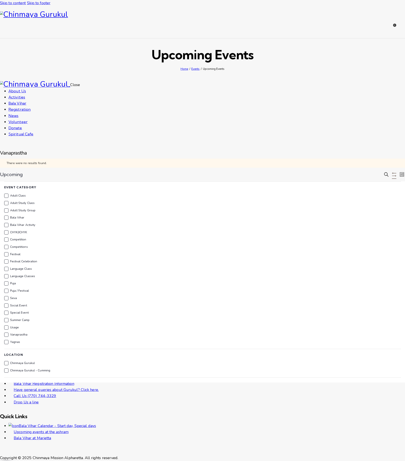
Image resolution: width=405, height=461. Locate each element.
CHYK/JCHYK (18, 232)
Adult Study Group (23, 210)
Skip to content (13, 2)
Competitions (19, 247)
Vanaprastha (19, 335)
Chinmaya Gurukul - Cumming (30, 370)
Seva (13, 298)
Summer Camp (20, 320)
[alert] (202, 163)
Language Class (21, 269)
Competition (18, 239)
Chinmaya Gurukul (22, 363)
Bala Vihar (17, 218)
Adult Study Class (22, 203)
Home (184, 69)
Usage (14, 327)
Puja (13, 283)
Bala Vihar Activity (22, 225)
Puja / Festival (19, 291)
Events (195, 69)
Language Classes (22, 276)
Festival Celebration (23, 261)
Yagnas (15, 342)
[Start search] (402, 28)
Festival (15, 254)
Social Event (18, 305)
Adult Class (18, 196)
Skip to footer (38, 2)
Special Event (19, 313)
